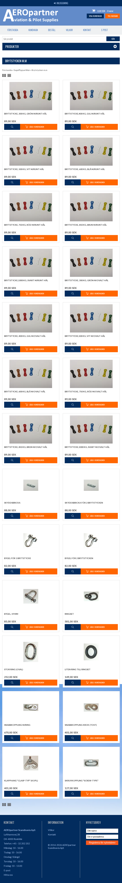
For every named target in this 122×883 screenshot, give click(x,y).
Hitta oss (8, 874)
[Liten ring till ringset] (91, 652)
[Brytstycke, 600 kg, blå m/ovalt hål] (30, 374)
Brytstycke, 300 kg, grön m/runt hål (25, 113)
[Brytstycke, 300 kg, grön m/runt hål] (30, 96)
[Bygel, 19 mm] (30, 596)
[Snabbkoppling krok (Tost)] (91, 707)
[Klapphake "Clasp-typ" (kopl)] (30, 763)
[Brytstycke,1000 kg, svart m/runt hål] (30, 262)
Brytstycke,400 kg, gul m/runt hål (85, 113)
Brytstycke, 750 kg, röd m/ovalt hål (86, 391)
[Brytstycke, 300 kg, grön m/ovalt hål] (91, 262)
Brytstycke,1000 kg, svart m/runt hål (26, 280)
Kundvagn (33, 30)
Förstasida (12, 30)
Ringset (69, 614)
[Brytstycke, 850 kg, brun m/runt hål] (91, 207)
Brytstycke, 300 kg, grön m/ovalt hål (86, 280)
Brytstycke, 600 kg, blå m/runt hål (85, 169)
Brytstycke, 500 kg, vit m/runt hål (24, 169)
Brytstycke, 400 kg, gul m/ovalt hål (25, 336)
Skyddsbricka (12, 502)
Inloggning (62, 3)
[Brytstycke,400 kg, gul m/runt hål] (91, 96)
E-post (104, 30)
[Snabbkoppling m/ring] (30, 707)
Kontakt (87, 30)
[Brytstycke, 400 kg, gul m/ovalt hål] (30, 318)
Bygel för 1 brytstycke (17, 558)
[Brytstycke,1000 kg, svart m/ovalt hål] (91, 429)
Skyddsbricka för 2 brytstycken (84, 502)
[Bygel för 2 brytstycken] (91, 540)
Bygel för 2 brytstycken (79, 558)
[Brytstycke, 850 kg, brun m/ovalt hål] (30, 429)
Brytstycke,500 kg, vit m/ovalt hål (85, 336)
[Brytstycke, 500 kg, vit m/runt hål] (30, 151)
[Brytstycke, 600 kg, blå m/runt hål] (91, 151)
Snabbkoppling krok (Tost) (81, 725)
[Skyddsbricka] (30, 485)
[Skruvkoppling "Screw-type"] (91, 763)
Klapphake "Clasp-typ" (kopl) (21, 780)
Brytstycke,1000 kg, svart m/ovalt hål (87, 447)
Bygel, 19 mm (11, 614)
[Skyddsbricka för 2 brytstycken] (91, 485)
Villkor (69, 30)
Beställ (51, 30)
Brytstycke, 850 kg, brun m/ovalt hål (25, 447)
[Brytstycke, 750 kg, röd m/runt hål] (30, 207)
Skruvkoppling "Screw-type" (81, 780)
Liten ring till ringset (77, 669)
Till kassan (113, 15)
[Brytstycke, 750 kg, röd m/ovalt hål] (91, 374)
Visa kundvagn (95, 15)
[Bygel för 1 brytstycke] (30, 540)
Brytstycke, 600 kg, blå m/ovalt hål (24, 391)
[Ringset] (91, 596)
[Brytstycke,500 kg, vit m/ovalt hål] (91, 318)
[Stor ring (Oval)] (30, 652)
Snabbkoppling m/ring (17, 725)
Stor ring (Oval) (13, 669)
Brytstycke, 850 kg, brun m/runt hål (86, 225)
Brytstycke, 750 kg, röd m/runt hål (24, 225)
